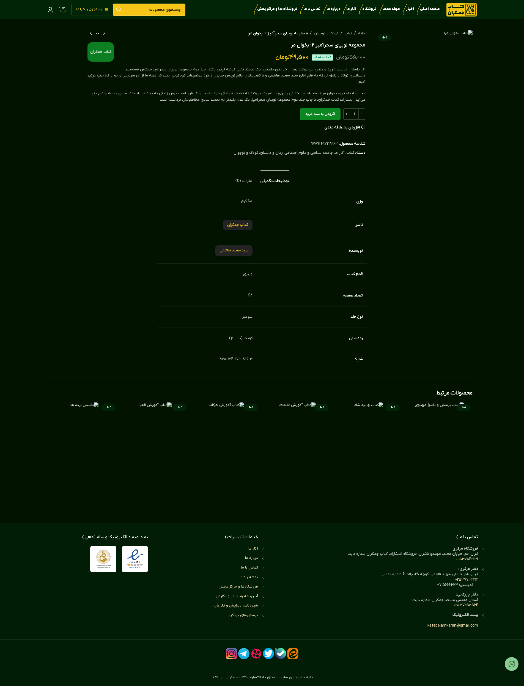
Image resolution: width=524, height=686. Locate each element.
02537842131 (467, 559)
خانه (361, 33)
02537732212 (466, 579)
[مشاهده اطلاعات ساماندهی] (103, 559)
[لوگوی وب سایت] (461, 9)
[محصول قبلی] (104, 33)
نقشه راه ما (249, 577)
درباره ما (251, 558)
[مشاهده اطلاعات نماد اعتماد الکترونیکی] (135, 559)
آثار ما (339, 152)
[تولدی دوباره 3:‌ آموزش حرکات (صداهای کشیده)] (226, 457)
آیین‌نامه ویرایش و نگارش (237, 596)
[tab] (274, 178)
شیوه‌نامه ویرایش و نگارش (236, 605)
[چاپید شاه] (368, 457)
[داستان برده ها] (84, 457)
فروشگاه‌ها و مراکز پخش (238, 586)
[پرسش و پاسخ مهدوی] (439, 457)
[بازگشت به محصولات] (97, 33)
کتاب (348, 33)
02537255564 (466, 605)
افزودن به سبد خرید (320, 114)
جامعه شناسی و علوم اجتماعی (309, 152)
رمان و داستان (271, 152)
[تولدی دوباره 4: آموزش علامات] (297, 457)
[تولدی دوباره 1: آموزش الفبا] (155, 457)
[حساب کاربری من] (50, 9)
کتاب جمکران (100, 51)
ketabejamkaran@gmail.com (452, 625)
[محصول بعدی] (90, 33)
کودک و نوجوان (326, 33)
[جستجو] (119, 10)
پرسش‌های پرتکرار (243, 615)
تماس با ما (249, 567)
